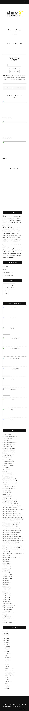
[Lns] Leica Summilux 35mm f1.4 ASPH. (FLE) (13, 519)
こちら (7, 224)
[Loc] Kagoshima (6, 574)
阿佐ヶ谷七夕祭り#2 (10, 673)
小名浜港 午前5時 (15, 368)
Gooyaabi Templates (7, 706)
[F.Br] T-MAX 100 (6, 490)
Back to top (22, 709)
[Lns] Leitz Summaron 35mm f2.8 (10, 524)
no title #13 (8, 653)
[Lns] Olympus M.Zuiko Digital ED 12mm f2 (12, 540)
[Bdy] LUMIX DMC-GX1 (8, 450)
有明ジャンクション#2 (10, 670)
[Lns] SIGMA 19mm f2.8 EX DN (10, 542)
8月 (6, 651)
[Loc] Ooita (5, 590)
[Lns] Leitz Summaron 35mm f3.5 (10, 526)
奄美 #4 (12, 409)
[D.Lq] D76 (5, 471)
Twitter (12, 287)
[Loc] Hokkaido (6, 569)
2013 (5, 638)
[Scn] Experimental (7, 607)
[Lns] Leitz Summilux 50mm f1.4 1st (11, 532)
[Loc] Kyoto (5, 580)
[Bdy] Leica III (6, 440)
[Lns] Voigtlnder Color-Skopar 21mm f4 (12, 546)
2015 (5, 633)
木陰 (6, 655)
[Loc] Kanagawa (6, 576)
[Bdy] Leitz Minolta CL (8, 448)
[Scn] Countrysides (7, 603)
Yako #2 (7, 664)
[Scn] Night (5, 611)
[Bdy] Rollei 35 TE (7, 457)
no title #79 (7, 118)
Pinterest (6, 287)
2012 (5, 640)
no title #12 (8, 659)
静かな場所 (7, 657)
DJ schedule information (8, 275)
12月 (7, 642)
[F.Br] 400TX (5, 484)
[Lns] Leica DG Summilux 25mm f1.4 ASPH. (12, 509)
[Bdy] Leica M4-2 (6, 446)
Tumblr (5, 293)
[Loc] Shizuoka (6, 593)
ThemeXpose (15, 704)
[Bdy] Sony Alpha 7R (7, 461)
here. (18, 233)
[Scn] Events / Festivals (8, 605)
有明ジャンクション (10, 668)
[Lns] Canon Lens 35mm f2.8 (9, 501)
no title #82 (13, 399)
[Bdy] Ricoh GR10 (7, 455)
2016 (5, 631)
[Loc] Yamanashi (6, 601)
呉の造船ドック (8, 681)
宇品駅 (6, 677)
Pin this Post (15, 71)
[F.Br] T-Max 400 (6, 492)
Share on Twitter (15, 68)
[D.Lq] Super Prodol (7, 475)
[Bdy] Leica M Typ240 (7, 444)
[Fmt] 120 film (6, 494)
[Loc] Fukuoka (6, 561)
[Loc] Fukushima (6, 563)
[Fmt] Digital (23, 75)
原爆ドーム (7, 683)
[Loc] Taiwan (5, 595)
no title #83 (13, 389)
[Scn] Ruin (5, 615)
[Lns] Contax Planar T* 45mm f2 (10, 507)
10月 (7, 646)
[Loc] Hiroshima (13, 79)
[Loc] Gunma (5, 565)
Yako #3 (7, 662)
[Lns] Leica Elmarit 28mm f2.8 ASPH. (11, 513)
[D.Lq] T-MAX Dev (7, 476)
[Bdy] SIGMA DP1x (7, 459)
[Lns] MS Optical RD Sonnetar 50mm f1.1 (12, 538)
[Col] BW (18, 75)
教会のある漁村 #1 (15, 358)
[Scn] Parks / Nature (7, 613)
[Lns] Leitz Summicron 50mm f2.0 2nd (11, 528)
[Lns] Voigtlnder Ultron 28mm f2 (10, 557)
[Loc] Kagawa (6, 572)
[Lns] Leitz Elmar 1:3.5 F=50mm (10, 521)
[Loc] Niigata (5, 586)
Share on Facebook (15, 65)
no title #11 (8, 679)
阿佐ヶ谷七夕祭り (9, 675)
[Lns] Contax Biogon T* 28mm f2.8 (11, 505)
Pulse (5, 158)
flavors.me (5, 269)
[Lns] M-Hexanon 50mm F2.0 (9, 534)
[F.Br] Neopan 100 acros (8, 486)
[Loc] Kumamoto (6, 578)
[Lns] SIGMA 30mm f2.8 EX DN (10, 544)
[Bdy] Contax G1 (6, 438)
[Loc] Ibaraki (5, 570)
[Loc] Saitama (6, 592)
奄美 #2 (12, 419)
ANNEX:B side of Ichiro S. (8, 272)
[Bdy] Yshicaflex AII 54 (8, 465)
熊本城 (12, 328)
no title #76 (7, 138)
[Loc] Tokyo (5, 599)
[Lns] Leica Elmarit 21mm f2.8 (9, 511)
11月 (7, 644)
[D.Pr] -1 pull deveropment (9, 478)
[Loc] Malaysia (6, 582)
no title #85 (13, 318)
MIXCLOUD (5, 266)
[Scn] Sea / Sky (6, 616)
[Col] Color (5, 469)
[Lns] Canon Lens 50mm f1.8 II (10, 503)
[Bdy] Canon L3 (6, 434)
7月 (6, 686)
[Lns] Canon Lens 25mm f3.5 (9, 499)
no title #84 (13, 379)
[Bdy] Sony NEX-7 (11, 75)
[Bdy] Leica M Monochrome (9, 442)
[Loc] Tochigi (5, 597)
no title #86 (13, 307)
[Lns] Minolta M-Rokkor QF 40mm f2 (11, 536)
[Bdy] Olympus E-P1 (7, 453)
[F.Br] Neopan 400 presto (8, 488)
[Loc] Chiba (5, 559)
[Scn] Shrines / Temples (8, 618)
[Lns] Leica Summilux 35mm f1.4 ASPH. (11, 517)
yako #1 (7, 666)
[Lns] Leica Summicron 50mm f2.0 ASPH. (12, 515)
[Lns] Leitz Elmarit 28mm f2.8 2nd (10, 522)
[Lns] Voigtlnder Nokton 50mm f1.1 (11, 547)
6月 (6, 688)
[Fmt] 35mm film (6, 496)
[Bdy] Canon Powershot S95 (9, 436)
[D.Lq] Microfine (6, 473)
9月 (6, 649)
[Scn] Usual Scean (21, 79)
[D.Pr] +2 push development (9, 482)
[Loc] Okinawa (6, 588)
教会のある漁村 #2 (15, 348)
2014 (5, 636)
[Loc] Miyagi (5, 584)
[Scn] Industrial (6, 609)
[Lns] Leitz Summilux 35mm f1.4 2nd (11, 530)
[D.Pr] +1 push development (9, 480)
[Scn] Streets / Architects (8, 620)
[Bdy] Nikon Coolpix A (8, 452)
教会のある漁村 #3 (15, 338)
